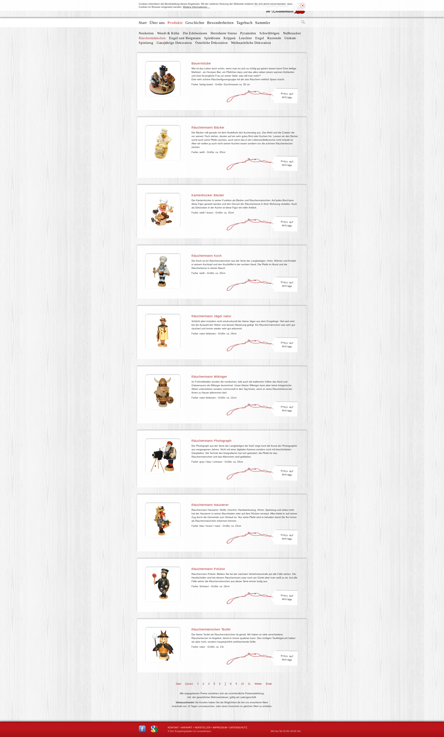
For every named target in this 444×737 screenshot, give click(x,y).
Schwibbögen (269, 33)
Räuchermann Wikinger (209, 376)
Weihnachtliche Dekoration (251, 43)
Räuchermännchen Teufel (210, 629)
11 (249, 683)
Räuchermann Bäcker (207, 127)
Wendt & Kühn (168, 33)
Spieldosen (212, 38)
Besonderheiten (220, 22)
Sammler (262, 22)
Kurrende (274, 38)
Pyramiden (248, 33)
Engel (259, 38)
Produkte (175, 22)
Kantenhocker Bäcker (207, 195)
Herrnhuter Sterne (224, 33)
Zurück (189, 683)
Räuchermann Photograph (211, 440)
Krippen (230, 38)
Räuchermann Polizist (208, 569)
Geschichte (194, 22)
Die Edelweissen (195, 33)
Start (143, 22)
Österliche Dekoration (211, 43)
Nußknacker (292, 33)
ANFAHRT (186, 727)
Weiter (258, 683)
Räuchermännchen (152, 38)
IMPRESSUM (220, 727)
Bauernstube (201, 63)
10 (242, 683)
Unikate (290, 38)
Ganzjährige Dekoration (174, 43)
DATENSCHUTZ (238, 727)
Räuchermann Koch (206, 255)
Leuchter (245, 38)
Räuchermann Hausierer (210, 505)
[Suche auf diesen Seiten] (303, 23)
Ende (269, 683)
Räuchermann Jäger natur (211, 316)
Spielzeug (146, 43)
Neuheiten (146, 33)
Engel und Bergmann (185, 38)
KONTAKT (173, 727)
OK (302, 5)
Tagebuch (244, 22)
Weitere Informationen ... (196, 7)
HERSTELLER (202, 727)
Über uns (157, 22)
